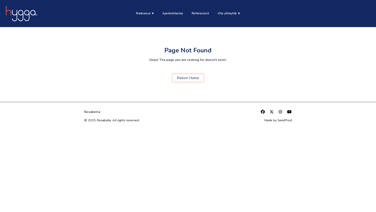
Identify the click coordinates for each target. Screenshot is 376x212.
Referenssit (200, 13)
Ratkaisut (143, 13)
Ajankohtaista (172, 13)
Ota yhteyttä (227, 13)
